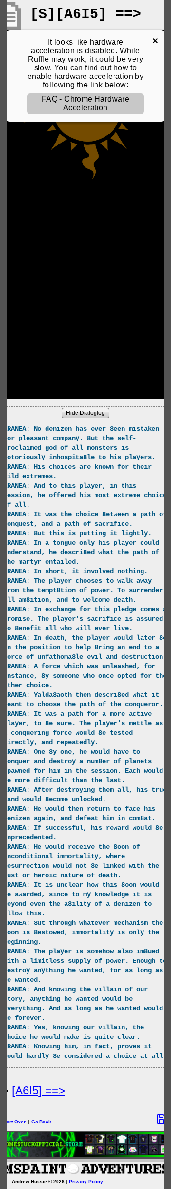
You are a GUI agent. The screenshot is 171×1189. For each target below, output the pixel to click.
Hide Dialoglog (85, 413)
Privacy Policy (86, 1181)
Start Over (14, 1121)
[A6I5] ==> (38, 1090)
